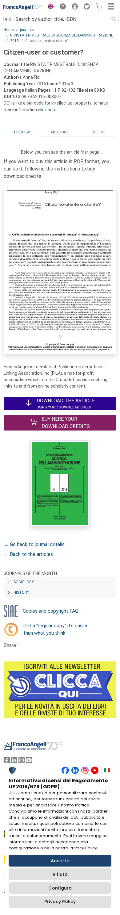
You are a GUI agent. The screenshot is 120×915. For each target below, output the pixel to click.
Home (9, 30)
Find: (7, 19)
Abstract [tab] (60, 132)
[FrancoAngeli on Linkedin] (14, 761)
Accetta (60, 861)
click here (47, 109)
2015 (14, 41)
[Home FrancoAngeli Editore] (22, 7)
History (21, 592)
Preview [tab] (22, 132)
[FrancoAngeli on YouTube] (29, 761)
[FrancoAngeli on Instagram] (21, 761)
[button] (49, 7)
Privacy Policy (60, 901)
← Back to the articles (28, 554)
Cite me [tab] (98, 132)
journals (27, 30)
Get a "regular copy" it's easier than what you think (55, 629)
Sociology (24, 582)
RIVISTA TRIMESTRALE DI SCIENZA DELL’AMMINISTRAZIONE (61, 35)
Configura (60, 888)
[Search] (114, 19)
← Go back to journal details (34, 544)
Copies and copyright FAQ (50, 611)
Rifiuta (60, 874)
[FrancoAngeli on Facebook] (7, 761)
